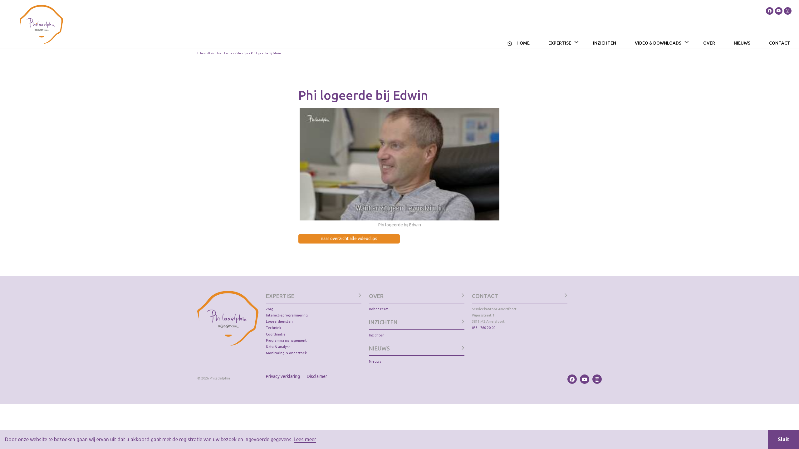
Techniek (273, 328)
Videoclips (241, 53)
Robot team (379, 309)
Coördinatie (276, 334)
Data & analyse (278, 347)
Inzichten (604, 43)
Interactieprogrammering (287, 315)
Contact (779, 43)
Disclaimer (317, 376)
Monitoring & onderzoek (286, 353)
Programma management (286, 340)
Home (523, 43)
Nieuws (742, 43)
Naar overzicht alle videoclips (349, 238)
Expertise (559, 43)
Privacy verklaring (283, 376)
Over (709, 43)
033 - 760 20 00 (483, 328)
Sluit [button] (783, 439)
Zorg (269, 309)
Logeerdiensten (279, 321)
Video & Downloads (658, 43)
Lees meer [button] (305, 439)
